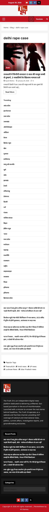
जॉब (5, 175)
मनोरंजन (6, 244)
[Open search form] (47, 19)
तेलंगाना (6, 196)
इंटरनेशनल (7, 111)
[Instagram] (31, 2)
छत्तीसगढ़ (7, 159)
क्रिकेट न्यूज (7, 143)
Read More (10, 91)
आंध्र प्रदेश (7, 106)
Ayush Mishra (9, 81)
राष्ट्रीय (5, 266)
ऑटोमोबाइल (8, 127)
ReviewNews (39, 506)
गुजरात (6, 154)
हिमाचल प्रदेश (8, 298)
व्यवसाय (6, 277)
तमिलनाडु (7, 191)
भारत (5, 234)
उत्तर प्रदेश (7, 116)
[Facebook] (35, 2)
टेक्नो (5, 186)
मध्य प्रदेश (7, 239)
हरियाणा (6, 287)
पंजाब (5, 212)
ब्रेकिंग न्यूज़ (7, 228)
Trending (7, 100)
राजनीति (6, 255)
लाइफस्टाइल (8, 271)
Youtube (39, 19)
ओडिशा (6, 132)
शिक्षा (5, 282)
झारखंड (6, 180)
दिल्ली (8, 68)
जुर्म (5, 170)
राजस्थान (6, 261)
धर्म (5, 207)
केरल (5, 138)
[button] (3, 18)
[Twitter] (39, 2)
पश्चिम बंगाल (8, 218)
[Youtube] (27, 2)
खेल (5, 148)
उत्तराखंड (6, 122)
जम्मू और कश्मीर (9, 164)
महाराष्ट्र (6, 250)
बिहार (5, 223)
